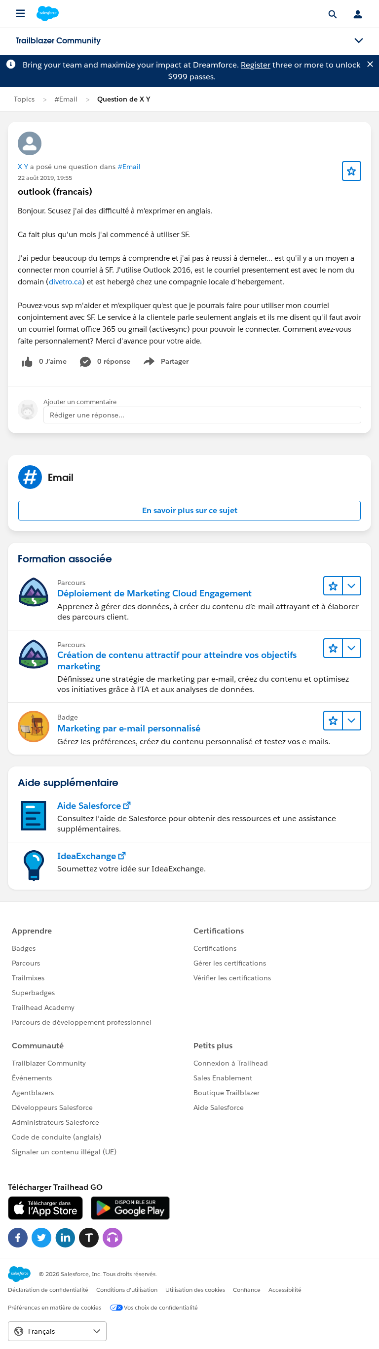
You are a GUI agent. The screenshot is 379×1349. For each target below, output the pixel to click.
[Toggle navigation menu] (359, 41)
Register (255, 65)
